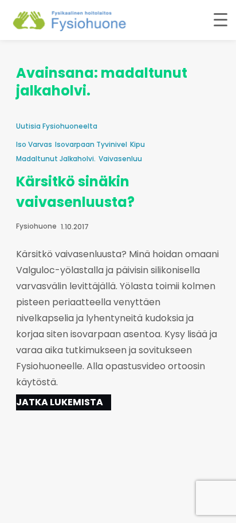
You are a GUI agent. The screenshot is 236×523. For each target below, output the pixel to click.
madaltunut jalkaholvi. (56, 158)
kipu (137, 144)
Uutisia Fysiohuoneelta (56, 126)
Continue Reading (63, 402)
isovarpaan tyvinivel (91, 144)
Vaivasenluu (120, 158)
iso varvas (34, 144)
